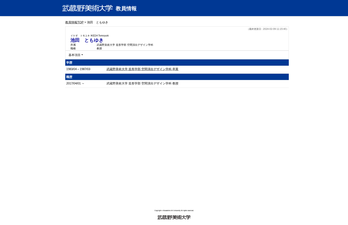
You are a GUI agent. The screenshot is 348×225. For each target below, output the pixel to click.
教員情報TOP (74, 22)
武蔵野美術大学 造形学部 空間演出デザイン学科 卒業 (142, 69)
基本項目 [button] (74, 55)
